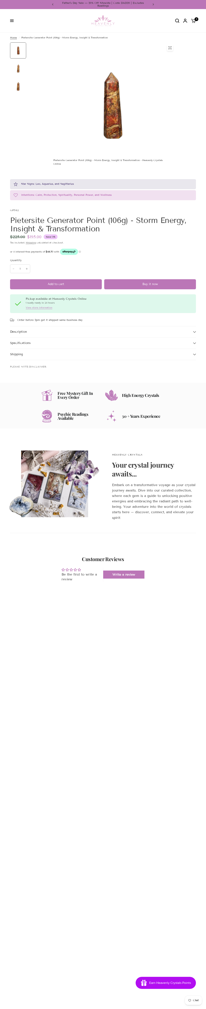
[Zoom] (170, 48)
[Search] (177, 21)
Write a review (123, 574)
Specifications (20, 343)
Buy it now (150, 284)
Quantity (16, 260)
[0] (192, 21)
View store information (39, 307)
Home (13, 37)
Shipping (31, 242)
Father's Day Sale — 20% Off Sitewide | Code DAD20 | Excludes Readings (103, 4)
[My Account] (185, 21)
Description (18, 332)
